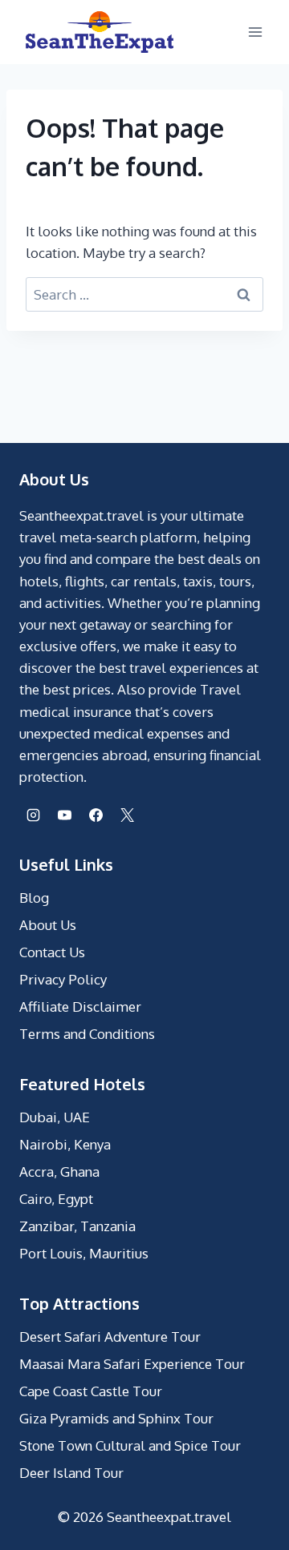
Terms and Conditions (87, 1033)
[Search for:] (144, 294)
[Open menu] (255, 31)
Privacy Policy (63, 979)
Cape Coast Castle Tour (90, 1391)
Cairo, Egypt (56, 1198)
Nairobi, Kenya (65, 1144)
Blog (34, 897)
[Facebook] (95, 814)
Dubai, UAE (54, 1117)
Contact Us (52, 952)
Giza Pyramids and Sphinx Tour (116, 1418)
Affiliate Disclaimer (80, 1006)
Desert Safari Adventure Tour (110, 1336)
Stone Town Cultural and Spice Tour (130, 1445)
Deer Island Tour (71, 1472)
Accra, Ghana (59, 1171)
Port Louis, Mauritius (84, 1253)
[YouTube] (64, 814)
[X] (126, 814)
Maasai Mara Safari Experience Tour (132, 1363)
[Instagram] (33, 814)
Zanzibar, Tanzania (77, 1226)
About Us (47, 924)
